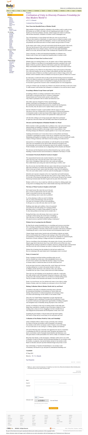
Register (79, 10)
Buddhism (11, 37)
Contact (49, 10)
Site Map (80, 428)
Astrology (11, 34)
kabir (13, 10)
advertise (63, 10)
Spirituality (11, 48)
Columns (10, 27)
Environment (11, 22)
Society (10, 56)
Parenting (11, 52)
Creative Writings (11, 60)
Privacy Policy (70, 428)
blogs (24, 10)
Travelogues (11, 71)
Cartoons (11, 19)
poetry (18, 10)
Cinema (10, 38)
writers (30, 10)
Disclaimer (76, 428)
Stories (10, 70)
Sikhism (11, 46)
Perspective (11, 53)
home (8, 10)
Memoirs (11, 67)
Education (11, 21)
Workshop (11, 72)
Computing (11, 62)
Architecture (11, 33)
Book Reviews (12, 61)
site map (56, 10)
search (43, 10)
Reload (56, 400)
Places (10, 45)
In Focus (10, 17)
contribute (37, 10)
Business (11, 29)
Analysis (11, 18)
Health (10, 51)
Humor (10, 64)
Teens (10, 57)
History (10, 43)
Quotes (10, 69)
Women (10, 58)
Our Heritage (10, 32)
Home (66, 428)
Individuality (11, 65)
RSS (68, 10)
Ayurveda (11, 35)
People (10, 44)
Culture (10, 39)
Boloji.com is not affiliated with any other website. (71, 8)
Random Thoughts (13, 30)
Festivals (11, 40)
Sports (10, 25)
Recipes (11, 54)
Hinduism (11, 41)
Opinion (10, 23)
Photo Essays (12, 24)
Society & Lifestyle (12, 49)
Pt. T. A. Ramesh (31, 20)
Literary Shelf (12, 66)
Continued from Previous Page (34, 23)
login (73, 10)
